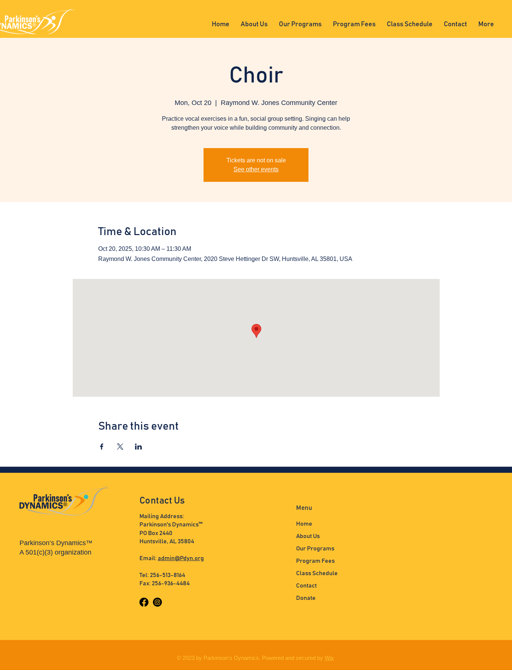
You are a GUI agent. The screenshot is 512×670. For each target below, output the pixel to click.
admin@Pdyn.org (181, 558)
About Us (308, 536)
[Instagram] (157, 602)
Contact (306, 586)
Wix (329, 658)
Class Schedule (317, 573)
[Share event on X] (120, 447)
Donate (306, 598)
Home (304, 524)
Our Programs (315, 549)
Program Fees (315, 561)
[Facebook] (143, 602)
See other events (256, 169)
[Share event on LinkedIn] (138, 447)
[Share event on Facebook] (101, 447)
